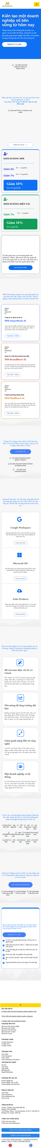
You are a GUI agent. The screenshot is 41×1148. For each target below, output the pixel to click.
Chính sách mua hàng (8, 1121)
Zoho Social (5, 1098)
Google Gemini (6, 1045)
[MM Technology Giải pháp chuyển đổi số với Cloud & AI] (7, 4)
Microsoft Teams (6, 1033)
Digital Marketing (7, 1072)
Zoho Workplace (6, 1056)
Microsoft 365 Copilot (8, 1032)
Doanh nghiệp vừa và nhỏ (9, 1082)
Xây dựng (4, 1067)
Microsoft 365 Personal (8, 1030)
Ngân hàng (4, 1068)
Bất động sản (5, 1070)
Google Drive (5, 1044)
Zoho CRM (5, 1058)
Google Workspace (7, 1042)
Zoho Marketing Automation (10, 1059)
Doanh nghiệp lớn (7, 1080)
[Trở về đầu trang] (20, 1005)
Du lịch (3, 1065)
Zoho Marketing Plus (8, 1096)
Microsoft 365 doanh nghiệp (10, 1026)
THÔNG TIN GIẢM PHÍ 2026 (20, 1135)
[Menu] (37, 4)
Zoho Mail (4, 1054)
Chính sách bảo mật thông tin (10, 1123)
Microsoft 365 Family (8, 1028)
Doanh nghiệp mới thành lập (10, 1084)
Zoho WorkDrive (6, 1094)
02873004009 (11, 1109)
